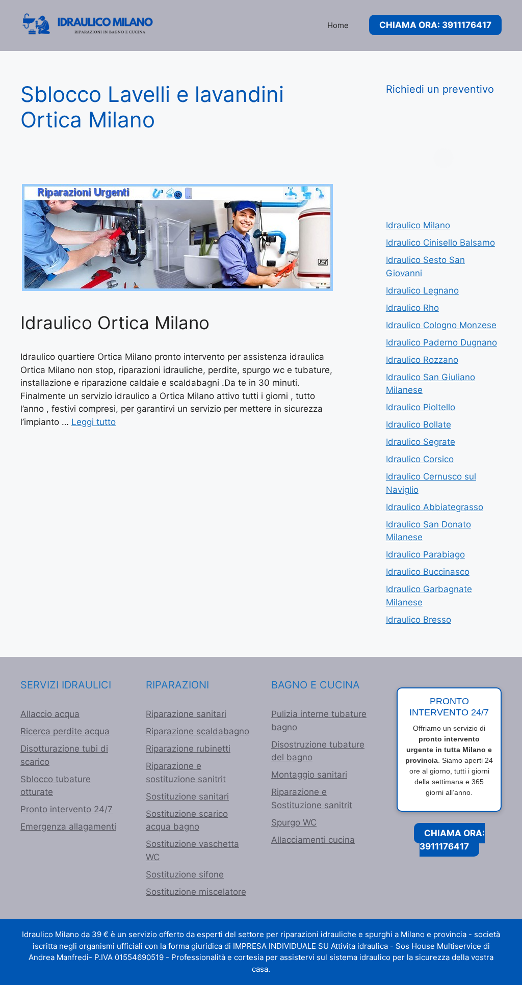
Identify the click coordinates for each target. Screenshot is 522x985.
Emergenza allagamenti (68, 826)
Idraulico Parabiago (425, 554)
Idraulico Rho (412, 308)
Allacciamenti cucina (313, 840)
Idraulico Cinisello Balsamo (440, 242)
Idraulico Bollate (418, 424)
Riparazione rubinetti (188, 748)
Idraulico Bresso (418, 620)
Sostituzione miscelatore (196, 892)
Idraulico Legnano (422, 290)
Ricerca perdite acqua (65, 731)
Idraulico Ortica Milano (115, 322)
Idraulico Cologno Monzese (441, 325)
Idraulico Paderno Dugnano (441, 342)
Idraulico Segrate (420, 442)
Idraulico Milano (418, 225)
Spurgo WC (294, 822)
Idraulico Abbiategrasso (434, 507)
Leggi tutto (93, 422)
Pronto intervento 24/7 (66, 809)
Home (338, 25)
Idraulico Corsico (420, 459)
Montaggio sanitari (309, 774)
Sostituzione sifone (185, 874)
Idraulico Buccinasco (427, 572)
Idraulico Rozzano (422, 360)
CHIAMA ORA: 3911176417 (435, 25)
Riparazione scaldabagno (197, 731)
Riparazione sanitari (186, 714)
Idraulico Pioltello (420, 407)
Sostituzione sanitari (187, 796)
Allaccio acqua (50, 714)
